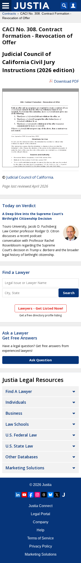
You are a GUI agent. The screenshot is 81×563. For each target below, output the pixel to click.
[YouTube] (24, 494)
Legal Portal (40, 514)
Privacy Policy (40, 546)
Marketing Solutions (24, 467)
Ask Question (40, 360)
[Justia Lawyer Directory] (63, 494)
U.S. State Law (19, 446)
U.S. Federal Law (21, 435)
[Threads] (44, 494)
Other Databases (21, 456)
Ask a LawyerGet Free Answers (19, 335)
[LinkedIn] (17, 494)
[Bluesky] (50, 494)
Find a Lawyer (16, 272)
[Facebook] (31, 494)
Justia (47, 485)
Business (13, 413)
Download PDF (66, 81)
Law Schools (17, 424)
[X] (57, 494)
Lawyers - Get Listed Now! (40, 308)
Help (40, 530)
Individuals (15, 402)
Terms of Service (40, 538)
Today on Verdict (19, 205)
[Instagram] (37, 494)
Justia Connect (40, 506)
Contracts (9, 13)
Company (40, 522)
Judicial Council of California (29, 177)
